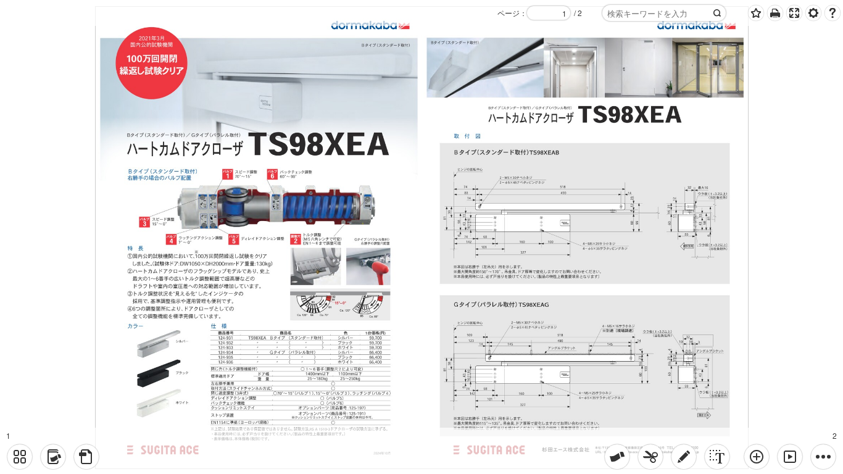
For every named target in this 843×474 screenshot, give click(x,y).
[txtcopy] (717, 456)
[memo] (683, 456)
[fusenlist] (53, 456)
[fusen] (617, 456)
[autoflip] (790, 456)
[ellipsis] (823, 456)
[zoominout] (756, 456)
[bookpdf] (86, 456)
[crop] (650, 456)
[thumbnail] (19, 456)
